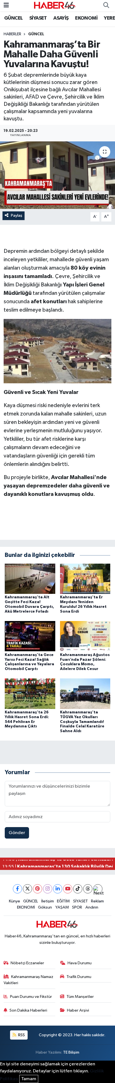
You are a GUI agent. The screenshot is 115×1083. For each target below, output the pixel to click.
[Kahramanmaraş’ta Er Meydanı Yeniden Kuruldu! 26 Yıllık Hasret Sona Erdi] (85, 578)
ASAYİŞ (60, 18)
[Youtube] (67, 888)
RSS (21, 1035)
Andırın (91, 907)
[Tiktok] (77, 888)
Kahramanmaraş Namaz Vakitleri (29, 980)
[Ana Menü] (6, 5)
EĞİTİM (63, 901)
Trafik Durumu (78, 977)
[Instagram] (47, 888)
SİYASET (38, 18)
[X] (27, 888)
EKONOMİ (86, 18)
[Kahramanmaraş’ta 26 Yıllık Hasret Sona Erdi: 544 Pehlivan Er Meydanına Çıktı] (30, 693)
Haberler (12, 34)
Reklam (97, 901)
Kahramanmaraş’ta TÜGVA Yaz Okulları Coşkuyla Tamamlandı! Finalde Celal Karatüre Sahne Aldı (82, 721)
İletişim (47, 901)
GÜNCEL (13, 18)
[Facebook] (17, 888)
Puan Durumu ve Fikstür (31, 997)
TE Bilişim (71, 1052)
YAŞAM (62, 907)
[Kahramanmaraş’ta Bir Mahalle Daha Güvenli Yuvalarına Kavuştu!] (57, 175)
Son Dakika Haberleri (28, 1010)
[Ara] (106, 5)
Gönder (17, 832)
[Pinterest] (37, 888)
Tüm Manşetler (80, 997)
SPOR (77, 907)
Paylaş (16, 215)
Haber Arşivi (78, 1010)
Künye (14, 901)
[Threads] (87, 888)
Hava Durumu (80, 963)
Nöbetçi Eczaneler (27, 963)
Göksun (45, 907)
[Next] (97, 888)
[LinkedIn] (57, 888)
